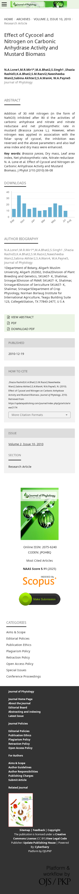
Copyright (54, 830)
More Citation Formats (27, 415)
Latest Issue (16, 716)
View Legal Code (56, 838)
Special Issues (16, 670)
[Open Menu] (4, 4)
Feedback (39, 830)
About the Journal (19, 703)
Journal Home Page (20, 699)
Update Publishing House (39, 843)
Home (8, 19)
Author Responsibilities (23, 771)
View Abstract (22, 317)
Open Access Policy (19, 664)
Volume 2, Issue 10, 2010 (52, 19)
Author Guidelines (19, 767)
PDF (13, 323)
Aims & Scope (15, 632)
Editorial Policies (17, 638)
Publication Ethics (18, 645)
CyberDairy (42, 847)
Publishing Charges (20, 776)
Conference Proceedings (23, 676)
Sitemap (25, 830)
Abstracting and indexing (24, 712)
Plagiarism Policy (18, 651)
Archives (23, 19)
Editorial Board (17, 707)
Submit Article (17, 780)
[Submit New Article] (40, 605)
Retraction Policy (18, 657)
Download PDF (22, 329)
